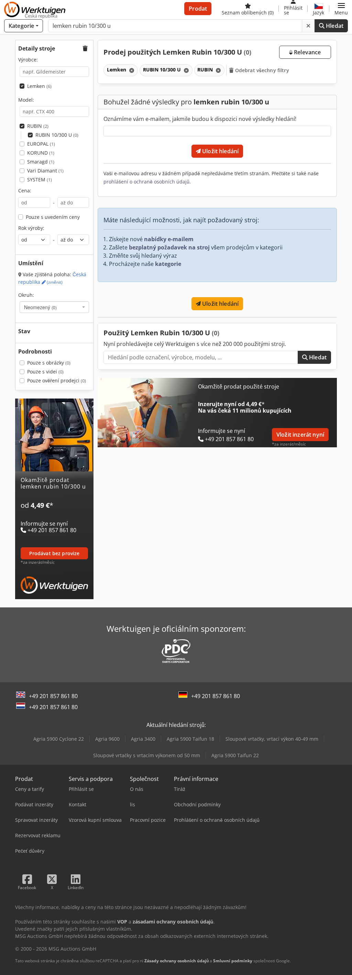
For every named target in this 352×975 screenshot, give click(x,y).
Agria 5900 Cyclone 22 (58, 739)
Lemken (39, 86)
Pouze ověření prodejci (56, 380)
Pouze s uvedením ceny (53, 217)
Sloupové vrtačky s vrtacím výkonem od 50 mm (146, 755)
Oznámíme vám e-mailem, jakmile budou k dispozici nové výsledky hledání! (199, 119)
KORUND (40, 152)
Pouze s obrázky (48, 362)
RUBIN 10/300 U (56, 135)
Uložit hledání (220, 151)
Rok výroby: (31, 228)
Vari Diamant (45, 170)
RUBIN (37, 126)
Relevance (307, 52)
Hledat (333, 26)
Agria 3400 (143, 739)
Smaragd (40, 161)
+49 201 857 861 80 (53, 696)
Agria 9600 (107, 739)
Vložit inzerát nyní (300, 434)
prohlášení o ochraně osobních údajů (146, 181)
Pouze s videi (45, 371)
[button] (341, 8)
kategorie (168, 264)
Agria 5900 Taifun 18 (190, 739)
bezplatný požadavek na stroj (169, 247)
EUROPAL (41, 144)
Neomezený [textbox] (40, 307)
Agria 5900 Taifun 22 (235, 755)
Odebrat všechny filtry (261, 70)
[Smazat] (308, 25)
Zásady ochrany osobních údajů (176, 961)
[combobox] (54, 307)
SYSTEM (39, 179)
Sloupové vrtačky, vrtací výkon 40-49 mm (272, 739)
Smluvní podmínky (232, 961)
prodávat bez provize (54, 553)
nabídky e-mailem (169, 239)
